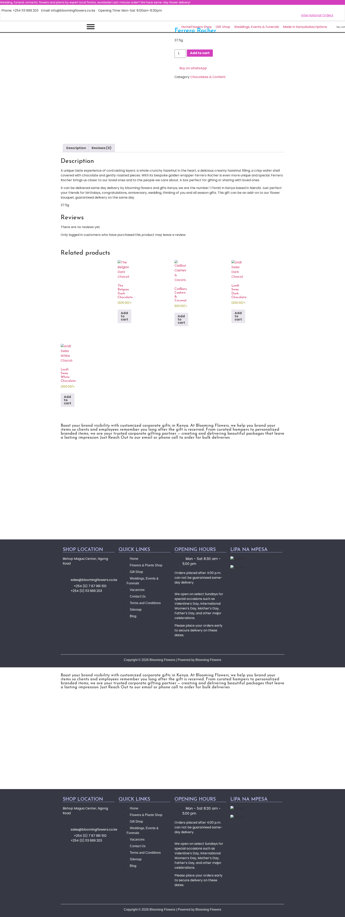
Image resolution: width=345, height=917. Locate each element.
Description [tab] (76, 148)
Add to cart (200, 53)
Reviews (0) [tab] (101, 148)
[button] (172, 494)
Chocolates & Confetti (207, 77)
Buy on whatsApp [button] (193, 68)
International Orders (317, 15)
